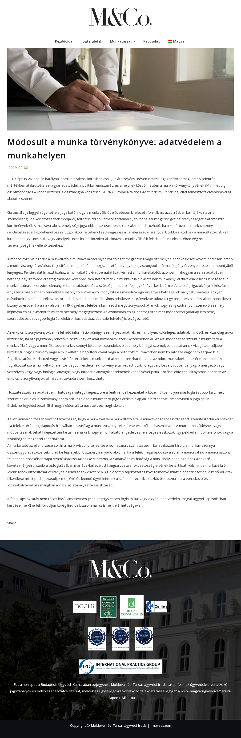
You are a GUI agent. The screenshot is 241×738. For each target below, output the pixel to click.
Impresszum (161, 725)
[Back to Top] (230, 727)
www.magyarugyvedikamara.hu (206, 691)
